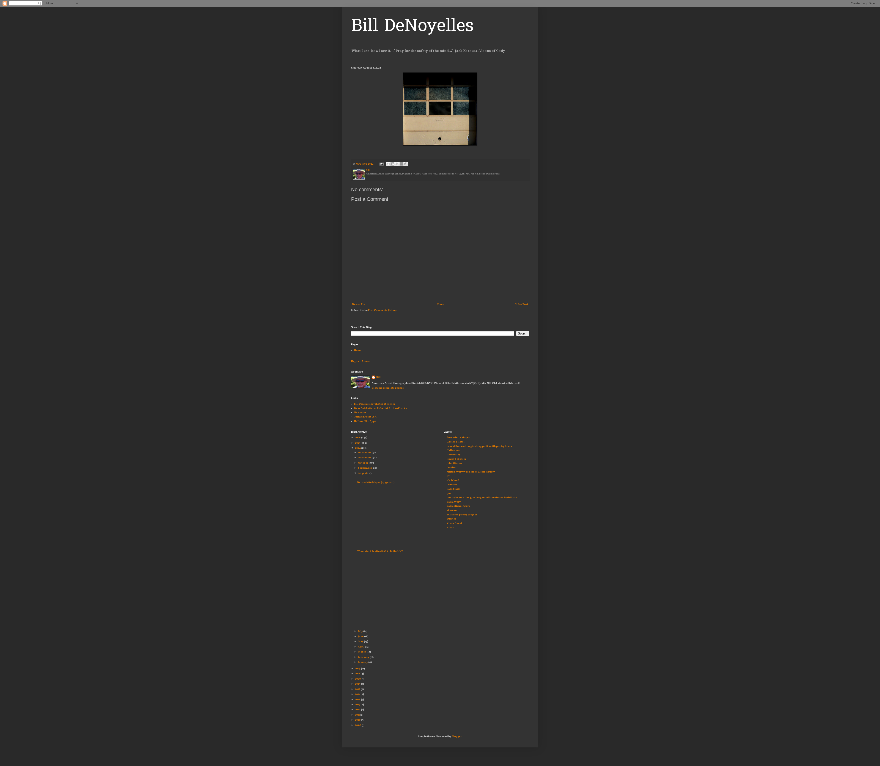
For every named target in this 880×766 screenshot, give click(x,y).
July (360, 631)
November (364, 457)
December (364, 452)
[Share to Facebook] (401, 164)
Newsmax (360, 412)
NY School (453, 480)
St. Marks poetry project (462, 515)
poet (449, 493)
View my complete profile (388, 388)
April (361, 647)
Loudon (451, 467)
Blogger (457, 736)
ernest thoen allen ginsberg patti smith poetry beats (479, 446)
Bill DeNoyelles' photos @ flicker (374, 404)
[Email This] (388, 164)
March (362, 652)
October (363, 463)
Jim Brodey (453, 454)
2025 (358, 443)
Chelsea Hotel (456, 442)
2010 (358, 720)
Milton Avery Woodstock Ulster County (471, 472)
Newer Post (359, 304)
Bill (378, 377)
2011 (357, 715)
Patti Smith (453, 489)
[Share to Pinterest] (406, 164)
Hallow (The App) (365, 421)
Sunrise (451, 519)
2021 (357, 673)
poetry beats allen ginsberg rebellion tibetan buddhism (482, 497)
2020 (358, 679)
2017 (357, 694)
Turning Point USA (365, 417)
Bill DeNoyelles (412, 26)
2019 (358, 684)
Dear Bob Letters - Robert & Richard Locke (380, 408)
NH (448, 476)
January (363, 662)
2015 (357, 704)
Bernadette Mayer (458, 437)
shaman (452, 510)
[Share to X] (397, 164)
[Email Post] (381, 164)
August (362, 473)
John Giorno (454, 463)
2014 (358, 709)
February (364, 657)
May (361, 641)
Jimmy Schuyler (456, 459)
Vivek (450, 527)
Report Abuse (360, 361)
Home (440, 304)
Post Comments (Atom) (382, 310)
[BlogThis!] (392, 164)
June (361, 636)
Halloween (453, 450)
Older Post (521, 304)
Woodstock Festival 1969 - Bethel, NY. (380, 551)
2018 (358, 689)
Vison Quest (454, 523)
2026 (358, 438)
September (365, 468)
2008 (358, 725)
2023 (358, 668)
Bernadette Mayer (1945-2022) (375, 482)
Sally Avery (454, 502)
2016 (358, 699)
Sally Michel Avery (458, 506)
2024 (358, 448)
